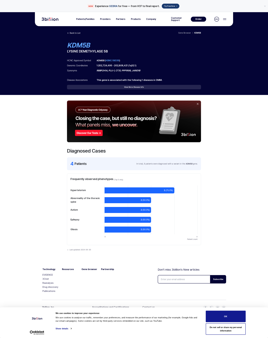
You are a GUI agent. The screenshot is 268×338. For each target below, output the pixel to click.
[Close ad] (198, 104)
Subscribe (218, 279)
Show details (62, 328)
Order (198, 19)
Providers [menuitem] (105, 19)
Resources (68, 269)
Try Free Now (170, 6)
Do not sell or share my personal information (226, 329)
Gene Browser (184, 33)
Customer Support (176, 19)
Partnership (107, 269)
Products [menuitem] (136, 19)
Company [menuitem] (151, 19)
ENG (216, 19)
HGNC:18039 (112, 60)
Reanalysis (47, 283)
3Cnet (45, 279)
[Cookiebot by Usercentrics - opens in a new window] (37, 332)
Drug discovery (50, 287)
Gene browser (89, 269)
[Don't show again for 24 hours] (265, 6)
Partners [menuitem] (120, 19)
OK (225, 316)
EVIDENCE (47, 275)
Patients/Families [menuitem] (85, 19)
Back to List (75, 33)
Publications (48, 291)
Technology (48, 269)
